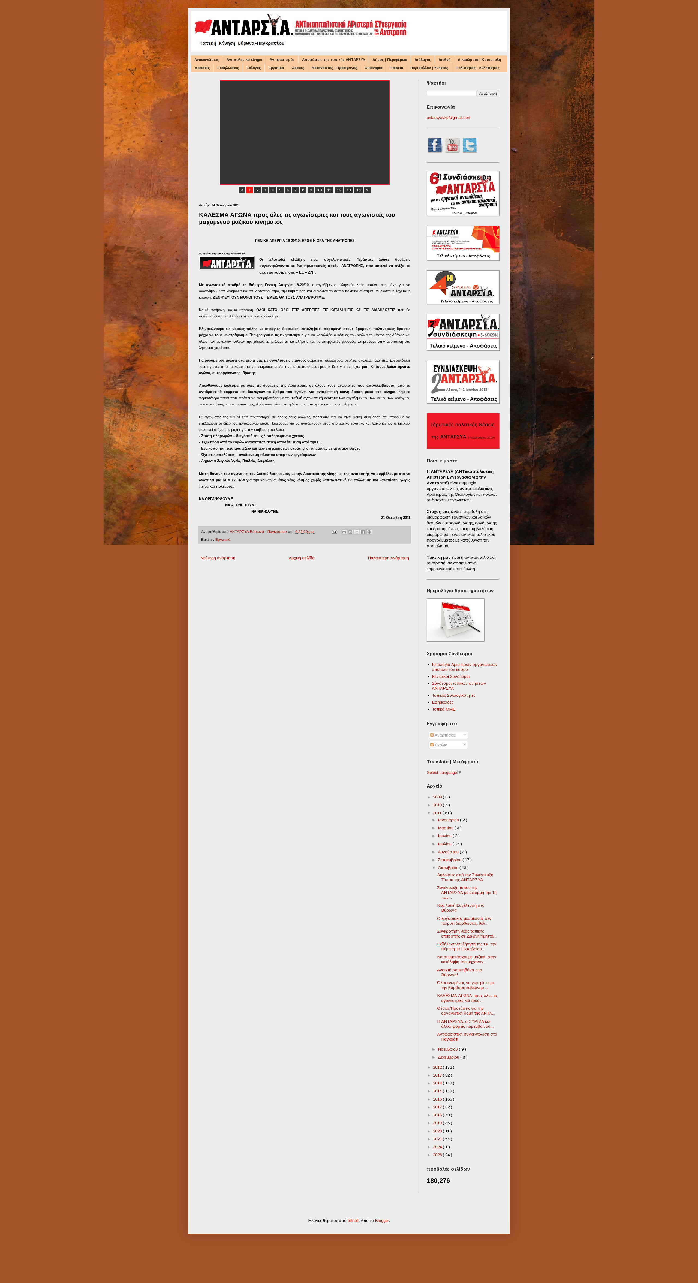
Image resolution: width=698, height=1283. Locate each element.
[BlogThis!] (350, 532)
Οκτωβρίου (448, 867)
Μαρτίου (446, 827)
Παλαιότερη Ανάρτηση (388, 557)
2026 (438, 1154)
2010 (438, 805)
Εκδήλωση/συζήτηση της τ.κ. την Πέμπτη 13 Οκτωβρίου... (466, 946)
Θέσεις (297, 68)
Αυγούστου (449, 851)
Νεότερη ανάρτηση (217, 557)
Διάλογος (422, 60)
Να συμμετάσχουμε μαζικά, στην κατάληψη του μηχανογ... (466, 959)
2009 (438, 797)
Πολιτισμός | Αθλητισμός (478, 68)
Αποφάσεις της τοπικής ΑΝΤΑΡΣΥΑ (333, 60)
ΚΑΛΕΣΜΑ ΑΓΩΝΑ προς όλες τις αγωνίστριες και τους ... (467, 998)
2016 (438, 1099)
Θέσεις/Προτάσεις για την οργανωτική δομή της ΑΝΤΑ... (466, 1010)
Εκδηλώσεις (228, 68)
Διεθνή (444, 60)
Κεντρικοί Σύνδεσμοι (451, 676)
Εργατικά (276, 68)
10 (319, 190)
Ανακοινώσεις (206, 60)
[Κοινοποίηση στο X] (356, 532)
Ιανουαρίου (449, 820)
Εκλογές (253, 68)
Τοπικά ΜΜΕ (443, 709)
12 (339, 190)
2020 (438, 1131)
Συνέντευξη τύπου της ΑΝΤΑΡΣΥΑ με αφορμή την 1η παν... (467, 892)
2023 (438, 1139)
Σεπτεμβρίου (450, 859)
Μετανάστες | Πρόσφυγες (334, 68)
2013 (438, 1075)
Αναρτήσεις (445, 735)
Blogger (382, 1220)
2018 (438, 1115)
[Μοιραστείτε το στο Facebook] (363, 532)
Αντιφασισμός (282, 60)
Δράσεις (202, 68)
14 (358, 190)
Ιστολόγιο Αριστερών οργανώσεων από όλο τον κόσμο (465, 667)
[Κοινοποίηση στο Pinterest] (369, 532)
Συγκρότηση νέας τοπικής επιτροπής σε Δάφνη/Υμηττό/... (467, 933)
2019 (438, 1122)
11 (329, 190)
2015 (438, 1091)
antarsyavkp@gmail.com (449, 117)
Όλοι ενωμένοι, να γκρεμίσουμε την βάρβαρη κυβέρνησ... (466, 985)
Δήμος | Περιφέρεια (389, 60)
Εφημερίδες (442, 702)
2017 (438, 1107)
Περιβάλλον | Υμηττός (429, 68)
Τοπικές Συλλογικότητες (453, 695)
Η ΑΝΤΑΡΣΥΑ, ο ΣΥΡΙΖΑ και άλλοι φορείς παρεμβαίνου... (465, 1024)
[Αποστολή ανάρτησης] (334, 532)
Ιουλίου (445, 844)
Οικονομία (373, 68)
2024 (438, 1146)
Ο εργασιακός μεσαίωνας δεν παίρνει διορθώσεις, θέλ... (464, 921)
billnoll (353, 1220)
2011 (438, 812)
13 (349, 190)
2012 (438, 1067)
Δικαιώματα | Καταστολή (479, 60)
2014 (438, 1083)
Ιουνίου (445, 835)
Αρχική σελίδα (302, 557)
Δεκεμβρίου (449, 1057)
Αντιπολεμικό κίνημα (244, 60)
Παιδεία (396, 68)
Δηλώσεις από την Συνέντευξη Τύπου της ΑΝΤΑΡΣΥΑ (465, 877)
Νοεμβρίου (448, 1049)
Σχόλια (440, 745)
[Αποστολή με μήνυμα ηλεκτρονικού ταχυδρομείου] (344, 532)
